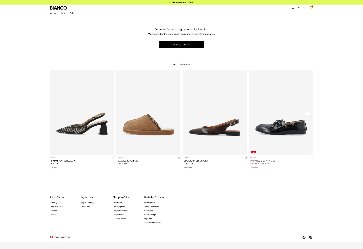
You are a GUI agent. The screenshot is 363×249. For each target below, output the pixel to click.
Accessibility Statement (153, 223)
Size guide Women (120, 211)
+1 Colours (55, 168)
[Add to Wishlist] (113, 158)
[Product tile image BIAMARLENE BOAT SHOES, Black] (281, 112)
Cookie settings (150, 215)
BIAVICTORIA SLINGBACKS (196, 161)
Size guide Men (118, 215)
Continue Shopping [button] (181, 45)
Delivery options (119, 207)
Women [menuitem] (53, 13)
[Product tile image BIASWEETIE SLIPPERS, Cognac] (148, 112)
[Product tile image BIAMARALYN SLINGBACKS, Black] (82, 112)
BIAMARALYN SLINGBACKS (63, 161)
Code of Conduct (56, 207)
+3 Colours (188, 168)
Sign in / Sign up (87, 203)
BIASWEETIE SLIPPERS (128, 161)
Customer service (119, 219)
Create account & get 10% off (181, 2)
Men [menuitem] (63, 13)
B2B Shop (53, 211)
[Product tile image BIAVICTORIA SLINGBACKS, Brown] (215, 112)
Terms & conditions (151, 207)
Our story (53, 203)
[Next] (308, 114)
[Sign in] (299, 8)
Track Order (85, 207)
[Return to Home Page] (58, 8)
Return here (117, 203)
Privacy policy (149, 203)
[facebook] (304, 237)
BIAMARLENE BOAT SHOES (262, 161)
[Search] (293, 8)
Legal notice (149, 219)
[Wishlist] (304, 8)
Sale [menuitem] (72, 13)
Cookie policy (149, 211)
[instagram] (311, 237)
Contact (53, 215)
